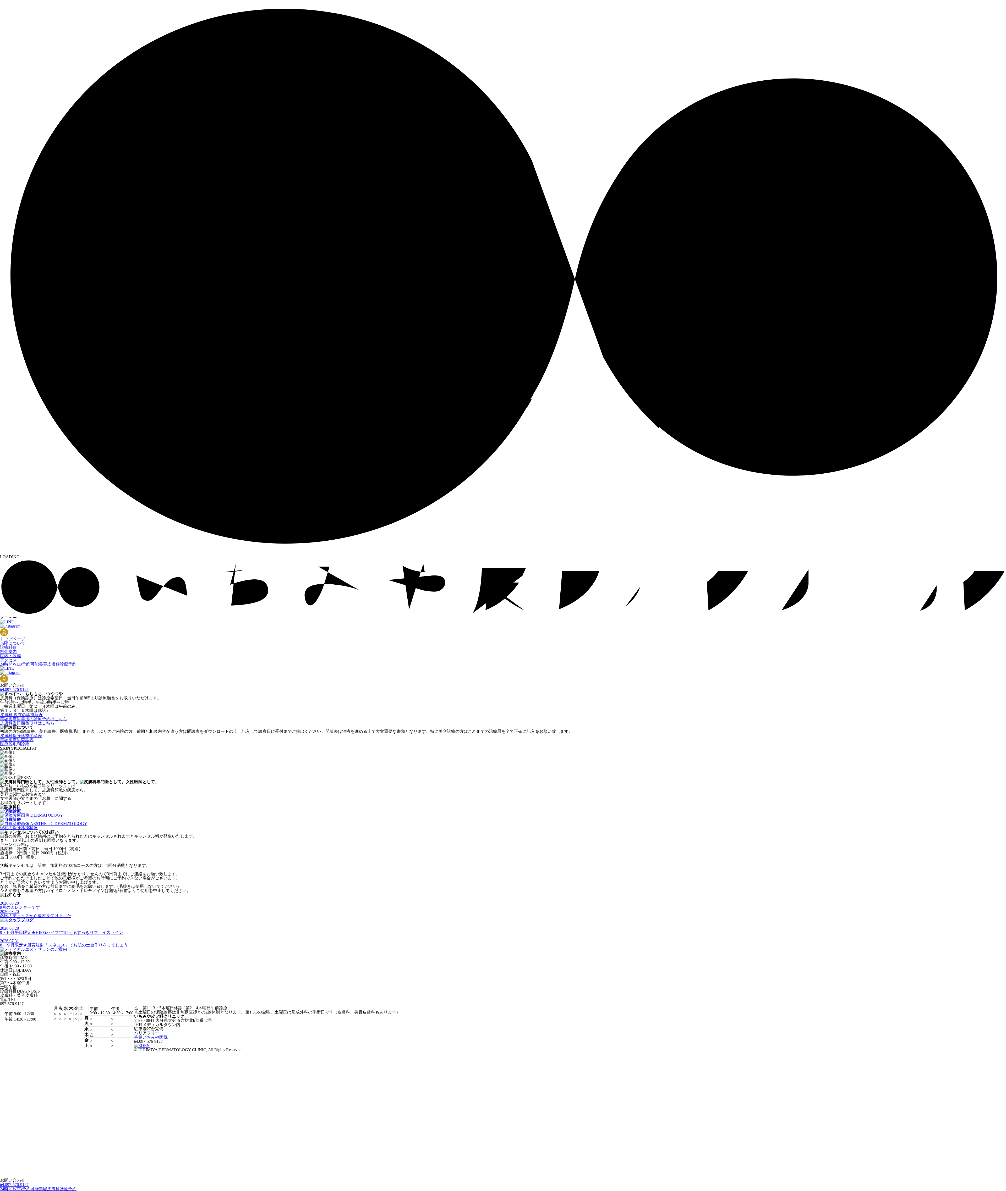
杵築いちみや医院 (151, 1037)
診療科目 (8, 647)
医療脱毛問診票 (14, 744)
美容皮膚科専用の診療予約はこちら (33, 719)
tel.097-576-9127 (14, 689)
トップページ (12, 639)
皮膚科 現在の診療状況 (21, 714)
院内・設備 (10, 655)
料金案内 (8, 651)
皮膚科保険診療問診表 (21, 735)
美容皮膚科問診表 (17, 740)
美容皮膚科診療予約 (38, 664)
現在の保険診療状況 (19, 828)
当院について (12, 643)
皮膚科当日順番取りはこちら (27, 723)
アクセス (8, 660)
